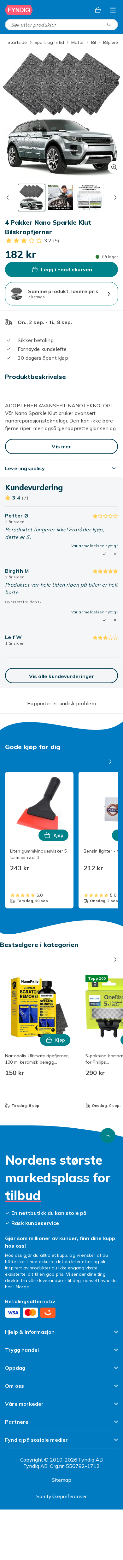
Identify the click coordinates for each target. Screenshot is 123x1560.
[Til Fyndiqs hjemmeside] (19, 10)
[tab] (31, 197)
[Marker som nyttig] (104, 554)
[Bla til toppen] (107, 1135)
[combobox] (61, 24)
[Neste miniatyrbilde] (115, 197)
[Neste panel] (110, 761)
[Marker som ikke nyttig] (115, 554)
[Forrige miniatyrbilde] (7, 197)
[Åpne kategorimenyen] (112, 10)
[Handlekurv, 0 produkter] (97, 10)
